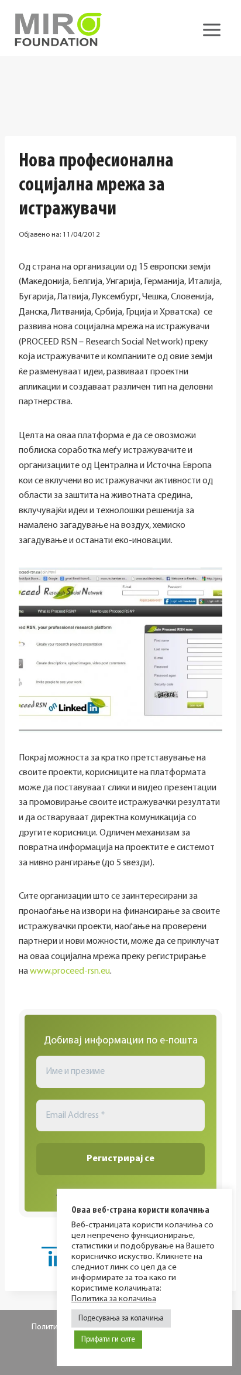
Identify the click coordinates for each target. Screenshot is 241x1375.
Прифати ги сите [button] (108, 1339)
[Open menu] (211, 29)
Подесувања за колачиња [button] (121, 1318)
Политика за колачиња (113, 1299)
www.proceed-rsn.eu (70, 971)
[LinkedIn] (56, 1261)
